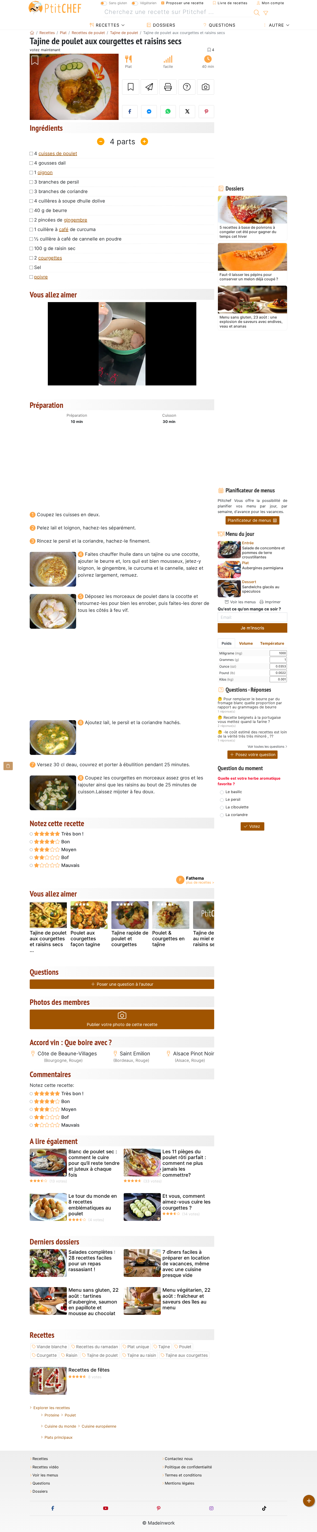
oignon (45, 172)
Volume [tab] (246, 643)
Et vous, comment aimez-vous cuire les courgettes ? (186, 1201)
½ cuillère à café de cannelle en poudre (78, 239)
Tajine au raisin (141, 1355)
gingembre (75, 220)
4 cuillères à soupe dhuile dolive (69, 201)
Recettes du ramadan (97, 1346)
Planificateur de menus (250, 520)
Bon (65, 841)
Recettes (106, 25)
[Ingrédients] (8, 766)
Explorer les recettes (51, 1407)
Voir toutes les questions (266, 746)
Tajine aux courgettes (186, 1355)
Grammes (229, 660)
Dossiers (163, 25)
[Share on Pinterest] (206, 111)
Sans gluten (118, 3)
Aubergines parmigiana (262, 568)
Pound (227, 673)
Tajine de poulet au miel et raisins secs (211, 938)
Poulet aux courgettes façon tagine (85, 938)
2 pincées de (60, 220)
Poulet (185, 1346)
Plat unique (138, 1346)
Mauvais (70, 865)
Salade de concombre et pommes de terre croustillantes (263, 552)
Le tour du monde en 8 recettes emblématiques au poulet (92, 1204)
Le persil (233, 799)
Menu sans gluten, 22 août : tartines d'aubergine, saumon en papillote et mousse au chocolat (93, 1301)
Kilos (226, 679)
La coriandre (237, 814)
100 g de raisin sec (54, 248)
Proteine (52, 1415)
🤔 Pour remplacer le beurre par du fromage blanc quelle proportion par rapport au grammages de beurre (250, 703)
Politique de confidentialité (188, 1467)
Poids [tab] (227, 643)
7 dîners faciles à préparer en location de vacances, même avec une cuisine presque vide (186, 1263)
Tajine (164, 1346)
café (63, 229)
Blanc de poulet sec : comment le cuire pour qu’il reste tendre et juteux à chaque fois (94, 1163)
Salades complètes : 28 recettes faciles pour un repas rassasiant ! (91, 1260)
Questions (221, 25)
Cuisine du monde (60, 1426)
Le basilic (234, 791)
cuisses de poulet (58, 153)
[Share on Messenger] (149, 111)
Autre (276, 25)
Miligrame (230, 653)
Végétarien (148, 3)
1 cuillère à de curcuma (65, 229)
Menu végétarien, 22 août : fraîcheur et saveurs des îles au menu (186, 1298)
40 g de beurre (50, 210)
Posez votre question (254, 754)
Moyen (68, 849)
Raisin (72, 1355)
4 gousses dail (50, 163)
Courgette (47, 1355)
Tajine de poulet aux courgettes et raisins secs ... (48, 941)
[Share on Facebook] (130, 111)
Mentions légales (179, 1483)
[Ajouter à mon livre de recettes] (130, 87)
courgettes (50, 258)
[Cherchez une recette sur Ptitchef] (257, 12)
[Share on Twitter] (187, 111)
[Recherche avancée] (265, 13)
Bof (64, 857)
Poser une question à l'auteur (124, 984)
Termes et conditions (183, 1475)
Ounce (227, 666)
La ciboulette (237, 807)
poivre (41, 277)
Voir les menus (242, 602)
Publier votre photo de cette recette (122, 1024)
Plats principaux (59, 1437)
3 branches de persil (56, 182)
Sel (37, 267)
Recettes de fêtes (89, 1370)
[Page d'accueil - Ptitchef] (32, 32)
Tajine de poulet (102, 1355)
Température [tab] (272, 643)
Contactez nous (179, 1459)
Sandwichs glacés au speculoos (260, 589)
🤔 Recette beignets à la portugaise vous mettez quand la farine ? (249, 720)
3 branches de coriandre (61, 191)
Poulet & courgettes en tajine (168, 938)
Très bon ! (72, 834)
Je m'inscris (252, 627)
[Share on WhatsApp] (168, 111)
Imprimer (272, 602)
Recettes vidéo (45, 1467)
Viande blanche (52, 1346)
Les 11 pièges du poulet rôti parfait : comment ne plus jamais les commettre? (184, 1163)
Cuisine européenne (99, 1426)
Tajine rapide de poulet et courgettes (129, 938)
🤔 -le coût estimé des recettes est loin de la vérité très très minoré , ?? (252, 734)
